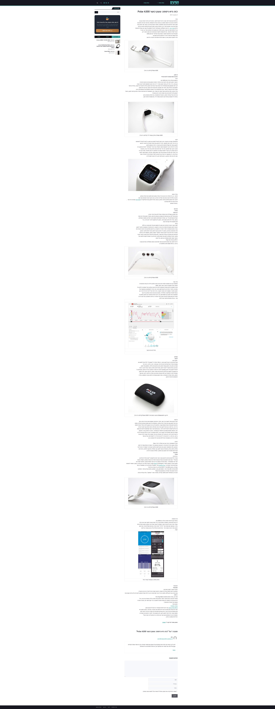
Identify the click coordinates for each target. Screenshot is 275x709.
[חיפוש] (101, 3)
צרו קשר (104, 707)
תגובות (99, 36)
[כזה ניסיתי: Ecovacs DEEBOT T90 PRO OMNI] (117, 41)
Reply (174, 650)
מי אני (109, 707)
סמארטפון (138, 199)
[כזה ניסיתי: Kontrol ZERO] (117, 53)
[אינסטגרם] (104, 3)
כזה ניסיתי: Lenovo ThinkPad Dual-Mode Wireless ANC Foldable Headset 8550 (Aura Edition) (105, 46)
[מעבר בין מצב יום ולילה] (97, 3)
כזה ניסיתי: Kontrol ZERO (109, 51)
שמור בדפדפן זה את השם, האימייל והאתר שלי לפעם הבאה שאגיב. (159, 691)
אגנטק (164, 622)
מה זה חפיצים (114, 707)
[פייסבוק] (108, 3)
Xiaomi (155, 463)
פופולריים (116, 36)
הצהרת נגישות (98, 707)
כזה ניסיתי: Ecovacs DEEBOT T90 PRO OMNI (105, 40)
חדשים (107, 36)
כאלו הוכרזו (146, 3)
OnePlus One (162, 465)
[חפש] (96, 12)
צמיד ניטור (172, 28)
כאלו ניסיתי (161, 3)
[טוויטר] (106, 3)
